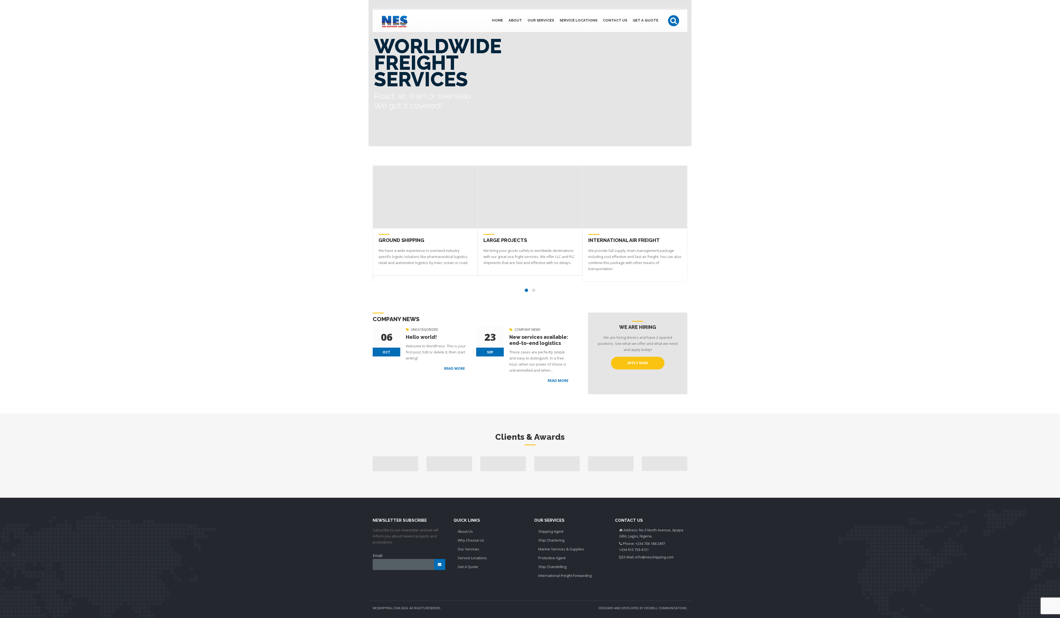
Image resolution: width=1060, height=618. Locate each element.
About (515, 20)
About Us (465, 531)
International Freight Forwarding (565, 575)
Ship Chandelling (552, 566)
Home (497, 20)
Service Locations (578, 20)
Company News (527, 329)
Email (377, 555)
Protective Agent (552, 557)
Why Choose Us (471, 540)
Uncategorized (424, 329)
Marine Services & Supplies (561, 549)
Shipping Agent (550, 531)
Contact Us (615, 20)
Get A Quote (645, 20)
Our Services (541, 20)
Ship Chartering (551, 540)
